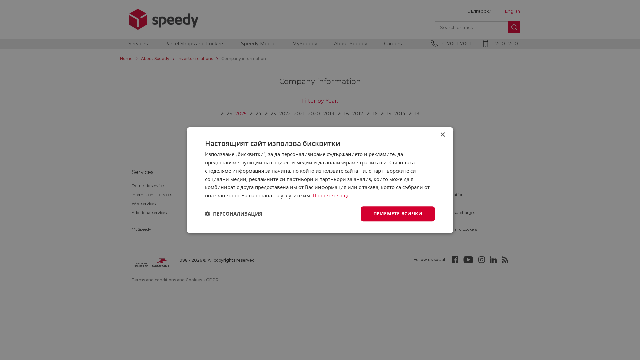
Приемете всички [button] (397, 213)
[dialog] (320, 180)
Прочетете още (331, 195)
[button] (233, 214)
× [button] (442, 134)
